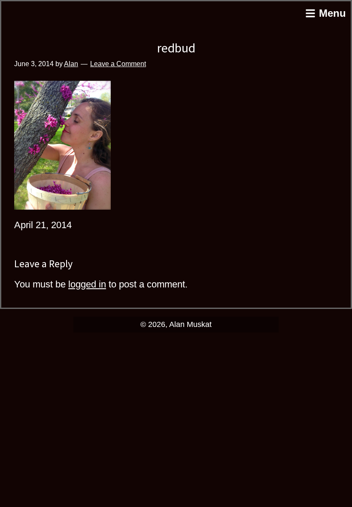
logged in (87, 284)
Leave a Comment (118, 63)
